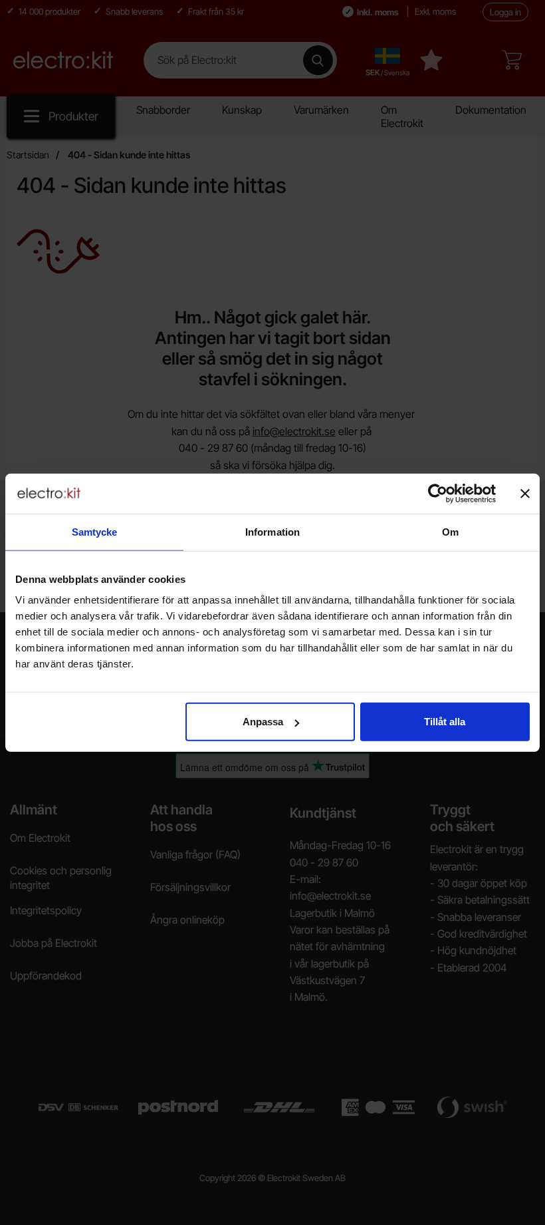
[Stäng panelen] (525, 493)
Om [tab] (450, 531)
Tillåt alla (444, 721)
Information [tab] (272, 531)
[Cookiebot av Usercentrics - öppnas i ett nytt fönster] (438, 493)
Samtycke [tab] (95, 531)
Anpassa (263, 721)
